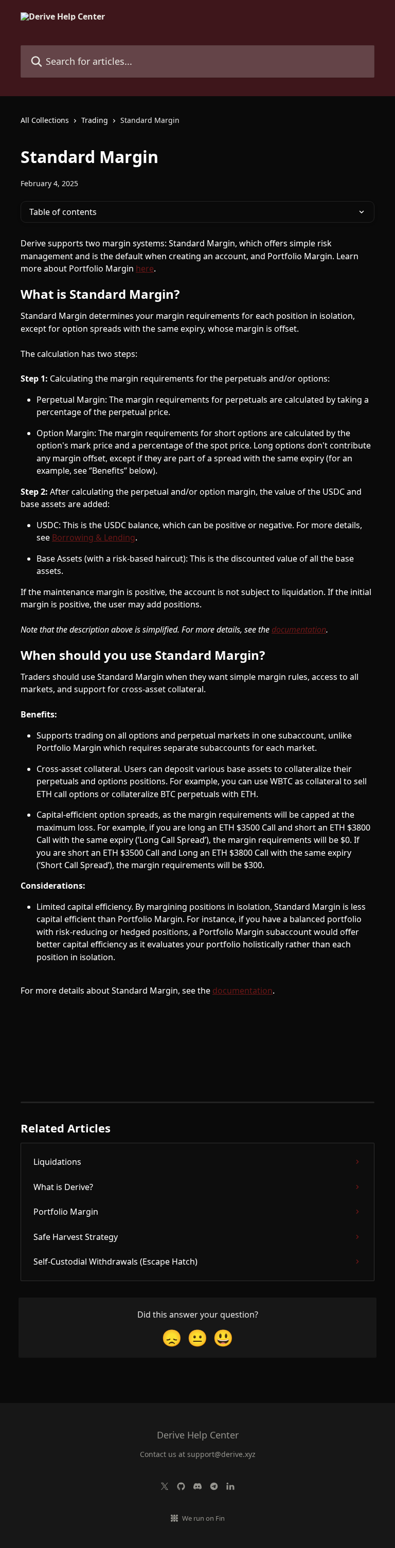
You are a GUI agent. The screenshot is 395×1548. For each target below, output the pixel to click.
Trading (94, 120)
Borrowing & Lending (93, 537)
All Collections (45, 120)
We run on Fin (203, 1518)
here (145, 268)
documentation (299, 629)
